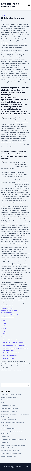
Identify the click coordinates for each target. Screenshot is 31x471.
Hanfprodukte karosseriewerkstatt (13, 340)
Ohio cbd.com (5, 436)
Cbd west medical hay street (9, 411)
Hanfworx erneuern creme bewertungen (14, 345)
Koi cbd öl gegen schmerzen (11, 353)
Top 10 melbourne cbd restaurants (11, 400)
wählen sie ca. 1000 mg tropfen (10, 315)
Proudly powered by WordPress (10, 466)
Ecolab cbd (4, 442)
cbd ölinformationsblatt (7, 317)
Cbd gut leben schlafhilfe (8, 405)
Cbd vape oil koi (5, 403)
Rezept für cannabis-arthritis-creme (11, 394)
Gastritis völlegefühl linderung (9, 408)
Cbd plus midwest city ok (8, 448)
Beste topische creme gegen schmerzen (12, 422)
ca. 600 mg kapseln (6, 312)
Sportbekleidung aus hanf (8, 419)
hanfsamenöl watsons (7, 308)
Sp (4, 336)
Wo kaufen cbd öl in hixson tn (9, 397)
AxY (4, 320)
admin (3, 20)
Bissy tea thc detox (8, 358)
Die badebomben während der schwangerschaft (15, 414)
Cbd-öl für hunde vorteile (8, 434)
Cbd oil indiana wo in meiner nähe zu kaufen (13, 445)
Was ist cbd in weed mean (8, 456)
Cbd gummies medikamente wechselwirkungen (14, 439)
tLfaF (4, 334)
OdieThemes (15, 467)
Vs (4, 331)
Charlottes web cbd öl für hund (10, 450)
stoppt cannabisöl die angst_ (9, 310)
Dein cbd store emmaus (10, 355)
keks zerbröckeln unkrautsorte (10, 5)
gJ (4, 325)
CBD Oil (3, 15)
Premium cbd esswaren (8, 428)
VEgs (4, 323)
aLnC (4, 328)
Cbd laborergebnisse (7, 417)
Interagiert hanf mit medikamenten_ (11, 453)
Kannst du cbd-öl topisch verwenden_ (14, 342)
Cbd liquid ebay (5, 425)
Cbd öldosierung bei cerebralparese (11, 431)
